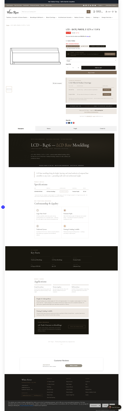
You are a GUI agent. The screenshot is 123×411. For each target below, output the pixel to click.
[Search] (88, 11)
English (100, 5)
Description (21, 128)
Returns (49, 128)
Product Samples (69, 392)
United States (111, 5)
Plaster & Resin (50, 395)
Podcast (42, 5)
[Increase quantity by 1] (78, 68)
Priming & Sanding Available (98, 46)
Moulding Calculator (73, 46)
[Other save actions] (99, 405)
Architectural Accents (65, 17)
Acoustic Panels (50, 392)
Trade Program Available (74, 48)
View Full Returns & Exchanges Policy (91, 112)
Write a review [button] (73, 365)
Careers (86, 395)
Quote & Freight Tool (70, 395)
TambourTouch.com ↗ (27, 395)
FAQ (86, 384)
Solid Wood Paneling (51, 397)
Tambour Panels (50, 381)
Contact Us (102, 128)
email (94, 116)
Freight (75, 128)
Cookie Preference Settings (26, 405)
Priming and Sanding (34, 5)
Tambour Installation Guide (90, 392)
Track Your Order (18, 5)
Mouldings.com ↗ (38, 395)
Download (107, 89)
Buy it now (91, 72)
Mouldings (49, 387)
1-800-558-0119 (89, 116)
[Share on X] (69, 123)
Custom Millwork (69, 387)
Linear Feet (68, 64)
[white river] (12, 12)
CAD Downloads (69, 389)
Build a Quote (110, 54)
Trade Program (9, 5)
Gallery (88, 17)
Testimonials (26, 5)
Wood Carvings (51, 17)
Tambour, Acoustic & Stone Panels (16, 17)
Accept (105, 405)
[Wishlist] (112, 11)
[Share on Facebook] (67, 123)
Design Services (107, 17)
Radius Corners (79, 17)
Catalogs (96, 17)
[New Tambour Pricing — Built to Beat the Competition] (61, 1)
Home (7, 25)
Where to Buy (49, 5)
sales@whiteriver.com (26, 387)
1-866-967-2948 (73, 55)
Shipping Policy (88, 389)
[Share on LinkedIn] (71, 123)
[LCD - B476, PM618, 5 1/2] (9, 89)
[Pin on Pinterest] (73, 123)
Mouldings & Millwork (36, 17)
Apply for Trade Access (76, 326)
